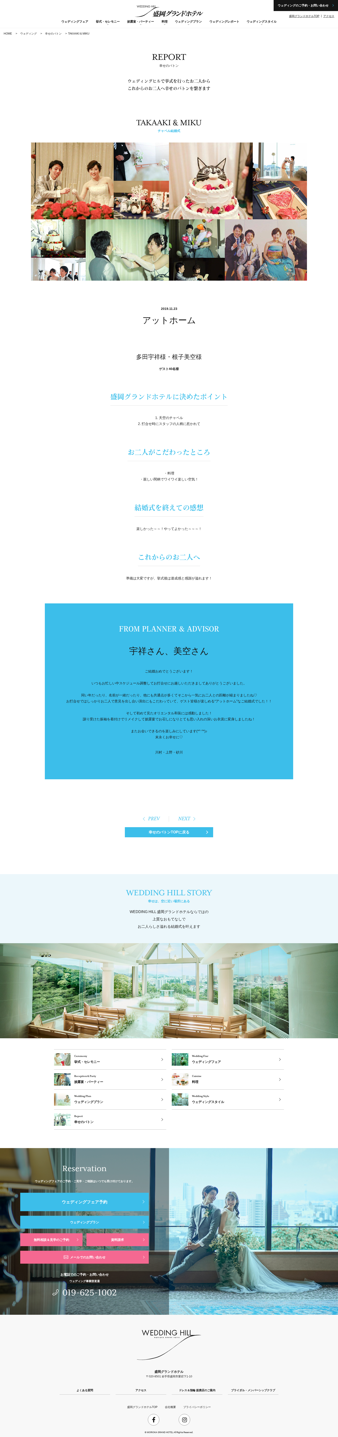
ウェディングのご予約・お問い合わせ (303, 5)
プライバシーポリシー (197, 1407)
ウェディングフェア (74, 21)
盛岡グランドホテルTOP (304, 16)
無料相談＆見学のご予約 (51, 1240)
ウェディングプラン (84, 1222)
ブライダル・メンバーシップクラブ (253, 1390)
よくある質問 (85, 1390)
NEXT (184, 819)
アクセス (328, 16)
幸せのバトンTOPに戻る (169, 832)
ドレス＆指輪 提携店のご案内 (197, 1390)
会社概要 (170, 1407)
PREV (154, 819)
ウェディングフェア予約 (84, 1202)
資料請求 (117, 1240)
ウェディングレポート (224, 21)
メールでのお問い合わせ (88, 1257)
